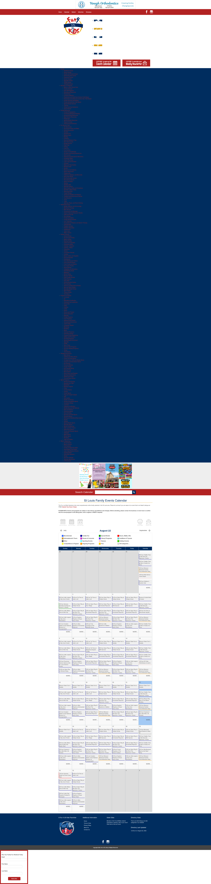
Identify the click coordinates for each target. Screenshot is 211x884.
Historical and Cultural (69, 320)
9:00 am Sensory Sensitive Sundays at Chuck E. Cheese (64, 605)
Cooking (66, 307)
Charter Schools (68, 89)
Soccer (66, 419)
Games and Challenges (70, 151)
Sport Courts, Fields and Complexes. (73, 188)
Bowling (66, 137)
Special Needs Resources (70, 120)
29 (140, 726)
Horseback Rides (68, 158)
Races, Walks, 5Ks (125, 536)
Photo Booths (67, 284)
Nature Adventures (69, 171)
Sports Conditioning (69, 426)
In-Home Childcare (69, 95)
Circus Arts (67, 304)
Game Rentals (67, 267)
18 (86, 682)
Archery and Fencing (69, 381)
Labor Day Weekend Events (71, 451)
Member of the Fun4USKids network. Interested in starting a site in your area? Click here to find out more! (117, 822)
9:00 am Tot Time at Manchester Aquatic (144, 611)
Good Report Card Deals (70, 449)
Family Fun (85, 536)
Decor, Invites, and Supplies (71, 256)
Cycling (66, 391)
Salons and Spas (68, 181)
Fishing (66, 146)
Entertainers (67, 259)
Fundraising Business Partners (72, 113)
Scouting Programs (69, 338)
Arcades (66, 132)
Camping (66, 138)
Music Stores (67, 371)
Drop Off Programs (69, 90)
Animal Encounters (69, 130)
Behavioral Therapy (69, 208)
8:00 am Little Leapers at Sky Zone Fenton (65, 598)
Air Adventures (68, 127)
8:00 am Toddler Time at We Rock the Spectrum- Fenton (145, 556)
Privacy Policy (87, 825)
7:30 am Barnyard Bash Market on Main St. (144, 731)
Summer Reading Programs (71, 348)
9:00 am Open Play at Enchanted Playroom (105, 604)
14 (126, 638)
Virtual (65, 350)
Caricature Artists (68, 244)
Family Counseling (69, 218)
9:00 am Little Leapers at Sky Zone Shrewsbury (65, 619)
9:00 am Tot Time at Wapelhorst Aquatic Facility (91, 649)
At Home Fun (67, 133)
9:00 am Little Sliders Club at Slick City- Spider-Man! (64, 744)
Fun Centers (67, 150)
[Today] (80, 522)
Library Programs (106, 538)
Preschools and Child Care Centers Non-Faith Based (77, 99)
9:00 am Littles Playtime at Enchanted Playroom (78, 625)
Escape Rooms (68, 143)
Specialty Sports (68, 424)
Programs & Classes (66, 295)
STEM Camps (67, 82)
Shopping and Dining (66, 353)
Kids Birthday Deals (69, 271)
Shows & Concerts (88, 538)
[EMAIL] (148, 522)
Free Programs (68, 318)
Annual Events (67, 442)
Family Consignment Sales (71, 447)
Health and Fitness (69, 399)
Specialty (66, 342)
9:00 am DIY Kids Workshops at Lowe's (144, 662)
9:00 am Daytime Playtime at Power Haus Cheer (77, 619)
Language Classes (69, 325)
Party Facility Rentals (69, 277)
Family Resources (65, 110)
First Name (5, 864)
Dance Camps (67, 72)
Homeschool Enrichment (70, 322)
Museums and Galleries (70, 170)
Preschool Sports (68, 411)
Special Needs (105, 536)
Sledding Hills (67, 185)
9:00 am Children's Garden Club (144, 582)
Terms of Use (87, 823)
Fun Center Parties (69, 266)
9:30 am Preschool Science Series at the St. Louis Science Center (64, 664)
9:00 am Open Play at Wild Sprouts (118, 604)
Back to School (68, 444)
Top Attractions (68, 198)
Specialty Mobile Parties (70, 289)
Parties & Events (65, 234)
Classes (103, 541)
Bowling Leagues (68, 386)
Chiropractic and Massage (71, 211)
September (143, 530)
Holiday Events (124, 541)
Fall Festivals (67, 446)
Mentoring (66, 327)
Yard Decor (67, 294)
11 (86, 638)
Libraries (66, 163)
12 (100, 638)
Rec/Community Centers (70, 178)
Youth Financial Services (70, 123)
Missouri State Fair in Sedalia (118, 642)
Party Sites (66, 280)
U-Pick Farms (67, 461)
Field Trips (66, 145)
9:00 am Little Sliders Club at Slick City (64, 611)
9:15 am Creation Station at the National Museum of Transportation (65, 626)
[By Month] (63, 522)
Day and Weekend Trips (70, 140)
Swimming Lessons (69, 429)
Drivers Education (68, 314)
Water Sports (67, 434)
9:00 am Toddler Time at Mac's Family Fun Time (145, 563)
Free (102, 543)
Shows (65, 456)
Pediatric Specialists (69, 228)
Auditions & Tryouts (125, 538)
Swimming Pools (68, 191)
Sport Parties (67, 290)
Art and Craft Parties (69, 237)
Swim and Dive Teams (69, 428)
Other (65, 541)
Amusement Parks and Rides (71, 128)
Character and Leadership (71, 302)
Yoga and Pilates (68, 439)
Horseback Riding (68, 403)
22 (140, 682)
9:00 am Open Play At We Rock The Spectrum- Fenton (78, 612)
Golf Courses (67, 155)
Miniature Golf (67, 166)
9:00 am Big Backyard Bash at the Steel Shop (145, 751)
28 (126, 726)
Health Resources (65, 204)
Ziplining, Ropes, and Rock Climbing (73, 203)
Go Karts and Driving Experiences (73, 153)
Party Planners (68, 279)
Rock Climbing (67, 413)
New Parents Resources (70, 117)
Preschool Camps (68, 77)
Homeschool (67, 94)
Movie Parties (67, 274)
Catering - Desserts (69, 246)
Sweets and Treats (69, 376)
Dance (65, 310)
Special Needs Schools (70, 104)
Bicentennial (68, 536)
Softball (66, 421)
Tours (65, 199)
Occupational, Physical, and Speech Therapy (75, 223)
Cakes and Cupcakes (69, 242)
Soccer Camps (68, 79)
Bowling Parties (68, 241)
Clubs (65, 305)
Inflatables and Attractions (70, 269)
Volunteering (67, 352)
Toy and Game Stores (69, 378)
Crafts (65, 309)
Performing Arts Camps (70, 75)
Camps (62, 69)
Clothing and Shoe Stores (70, 357)
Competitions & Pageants (71, 543)
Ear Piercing (67, 363)
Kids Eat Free (67, 370)
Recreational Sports (69, 180)
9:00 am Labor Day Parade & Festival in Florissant (64, 795)
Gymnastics (67, 398)
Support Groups (68, 122)
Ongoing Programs (88, 543)
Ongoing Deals (68, 452)
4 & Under (66, 297)
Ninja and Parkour (68, 409)
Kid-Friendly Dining (69, 368)
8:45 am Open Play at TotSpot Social (105, 598)
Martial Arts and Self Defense (71, 408)
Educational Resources (70, 92)
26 (100, 726)
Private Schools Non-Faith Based (72, 102)
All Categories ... (124, 543)
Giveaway (88, 12)
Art (64, 299)
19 (100, 682)
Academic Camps (68, 70)
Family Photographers (69, 112)
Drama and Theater (69, 312)
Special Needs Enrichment (71, 340)
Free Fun (66, 148)
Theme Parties (68, 292)
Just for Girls (67, 323)
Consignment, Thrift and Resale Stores (74, 360)
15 (140, 638)
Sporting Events (87, 541)
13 (113, 638)
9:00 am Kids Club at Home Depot (144, 575)
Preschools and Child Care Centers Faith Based (76, 97)
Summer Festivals (68, 457)
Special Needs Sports (69, 423)
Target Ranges (68, 193)
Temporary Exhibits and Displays (72, 194)
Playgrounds (67, 173)
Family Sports (67, 393)
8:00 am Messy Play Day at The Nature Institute (144, 700)
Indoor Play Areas (68, 160)
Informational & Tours (70, 538)
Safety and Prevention (69, 337)
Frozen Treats (67, 366)
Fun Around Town (65, 125)
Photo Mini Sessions (69, 454)
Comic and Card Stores (70, 358)
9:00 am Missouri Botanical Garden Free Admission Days (144, 569)
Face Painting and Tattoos (71, 261)
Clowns (66, 251)
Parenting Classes (68, 333)
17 (73, 682)
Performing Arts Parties (70, 282)
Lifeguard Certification (69, 406)
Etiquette (66, 315)
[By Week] (71, 522)
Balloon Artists (67, 239)
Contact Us (87, 829)
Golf (65, 396)
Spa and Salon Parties (69, 287)
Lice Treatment (68, 221)
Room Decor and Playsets (70, 373)
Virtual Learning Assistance (71, 107)
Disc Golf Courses (68, 142)
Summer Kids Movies (69, 459)
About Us (86, 827)
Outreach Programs (69, 332)
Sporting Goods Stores (70, 375)
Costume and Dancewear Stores (72, 361)
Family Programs (68, 317)
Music (65, 330)
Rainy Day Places (68, 176)
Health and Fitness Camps (71, 74)
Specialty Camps (68, 80)
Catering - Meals (68, 247)
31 (73, 770)
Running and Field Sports (70, 414)
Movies (66, 168)
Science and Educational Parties (72, 285)
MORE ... (148, 587)
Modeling (66, 328)
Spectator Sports (68, 186)
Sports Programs (65, 380)
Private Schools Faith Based (71, 100)
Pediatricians (67, 229)
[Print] (140, 522)
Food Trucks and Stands (70, 264)
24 (73, 726)
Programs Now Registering (71, 335)
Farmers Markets (68, 365)
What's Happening (65, 441)
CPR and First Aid (68, 214)
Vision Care (67, 231)
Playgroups (67, 118)
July (64, 530)
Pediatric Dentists (68, 226)
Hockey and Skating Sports (71, 401)
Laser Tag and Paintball (70, 161)
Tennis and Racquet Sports (71, 431)
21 (126, 682)
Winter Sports (67, 436)
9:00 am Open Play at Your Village (91, 604)
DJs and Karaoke (68, 257)
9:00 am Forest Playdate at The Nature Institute (117, 751)
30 (60, 770)
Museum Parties (68, 275)
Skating (66, 183)
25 (86, 726)
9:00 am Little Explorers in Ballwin (104, 624)
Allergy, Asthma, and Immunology (72, 206)
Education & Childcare (66, 85)
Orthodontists (67, 224)
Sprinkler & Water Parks (70, 189)
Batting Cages (67, 135)
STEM (65, 343)
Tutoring (66, 105)
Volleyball (66, 433)
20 (113, 682)
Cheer (65, 388)
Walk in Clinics (67, 232)
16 (60, 682)
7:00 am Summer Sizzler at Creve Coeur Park (65, 775)
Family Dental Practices (70, 219)
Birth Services (67, 209)
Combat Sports (68, 390)
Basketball (66, 385)
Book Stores (67, 355)
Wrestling (66, 438)
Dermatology (67, 216)
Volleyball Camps (68, 84)
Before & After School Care (71, 87)
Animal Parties (67, 236)
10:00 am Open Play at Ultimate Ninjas (64, 670)
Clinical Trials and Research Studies (73, 213)
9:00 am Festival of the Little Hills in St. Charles (144, 713)
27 (113, 726)
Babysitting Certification (70, 300)
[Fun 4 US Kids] (73, 25)
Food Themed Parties (69, 262)
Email (3, 857)
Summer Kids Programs (70, 347)
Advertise (80, 12)
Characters (67, 249)
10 (73, 638)
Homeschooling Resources (71, 115)
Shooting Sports (68, 416)
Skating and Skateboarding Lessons (73, 418)
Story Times (67, 345)
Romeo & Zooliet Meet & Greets (145, 598)
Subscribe (14, 878)
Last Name (5, 871)
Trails (65, 201)
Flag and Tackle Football (70, 395)
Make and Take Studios (70, 165)
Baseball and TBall (69, 383)
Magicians (66, 272)
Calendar (66, 12)
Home (60, 12)
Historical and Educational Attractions (73, 156)
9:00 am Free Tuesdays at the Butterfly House (90, 625)
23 (60, 726)
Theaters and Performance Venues (73, 196)
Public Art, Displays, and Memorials (73, 175)
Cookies (66, 254)
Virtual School (67, 108)
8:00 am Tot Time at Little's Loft (78, 598)
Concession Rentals (69, 252)
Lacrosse (66, 404)
